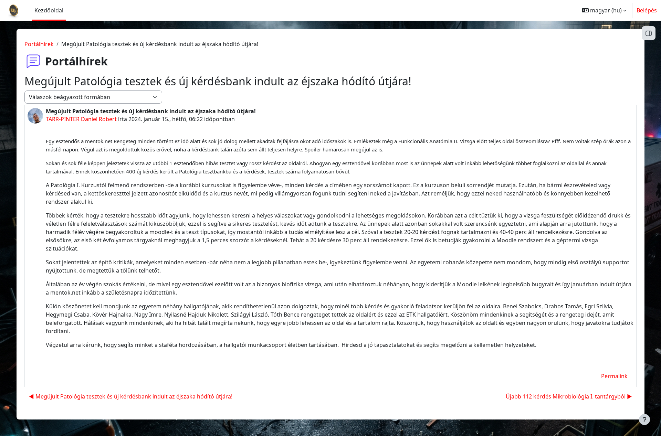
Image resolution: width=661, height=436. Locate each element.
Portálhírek (39, 44)
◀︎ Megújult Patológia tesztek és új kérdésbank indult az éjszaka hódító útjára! (130, 396)
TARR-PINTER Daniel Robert (81, 119)
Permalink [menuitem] (614, 376)
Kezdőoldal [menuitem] (48, 10)
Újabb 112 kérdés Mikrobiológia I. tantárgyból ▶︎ (569, 396)
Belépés (647, 10)
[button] (604, 10)
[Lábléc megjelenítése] (644, 419)
